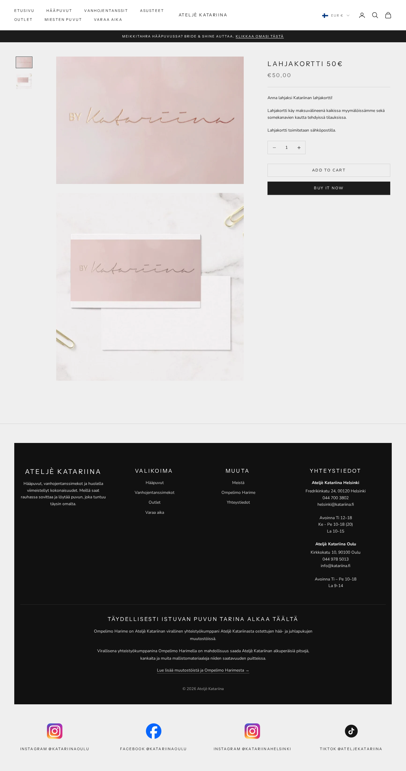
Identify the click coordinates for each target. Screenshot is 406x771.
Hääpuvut (59, 10)
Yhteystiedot (238, 502)
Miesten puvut (63, 19)
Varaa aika (108, 19)
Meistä (238, 483)
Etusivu (24, 10)
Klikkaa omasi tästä (260, 36)
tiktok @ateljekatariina (351, 749)
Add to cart (329, 170)
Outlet (23, 19)
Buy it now (329, 188)
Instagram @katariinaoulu (54, 749)
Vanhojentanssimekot (154, 492)
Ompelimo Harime (238, 492)
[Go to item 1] (24, 62)
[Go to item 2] (24, 81)
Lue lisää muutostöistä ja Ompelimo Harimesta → (203, 670)
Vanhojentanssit (106, 10)
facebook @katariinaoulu (153, 749)
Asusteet (152, 10)
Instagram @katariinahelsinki (252, 749)
